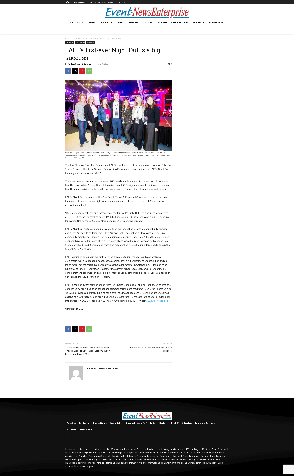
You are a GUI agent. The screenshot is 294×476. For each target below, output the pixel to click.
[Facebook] (227, 2)
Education (78, 38)
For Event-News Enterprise (79, 64)
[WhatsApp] (89, 71)
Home (68, 38)
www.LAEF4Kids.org (156, 300)
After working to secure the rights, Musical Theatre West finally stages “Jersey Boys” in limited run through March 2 (87, 350)
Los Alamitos (80, 43)
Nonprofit (90, 43)
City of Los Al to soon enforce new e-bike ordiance (150, 349)
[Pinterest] (82, 71)
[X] (75, 71)
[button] (225, 30)
